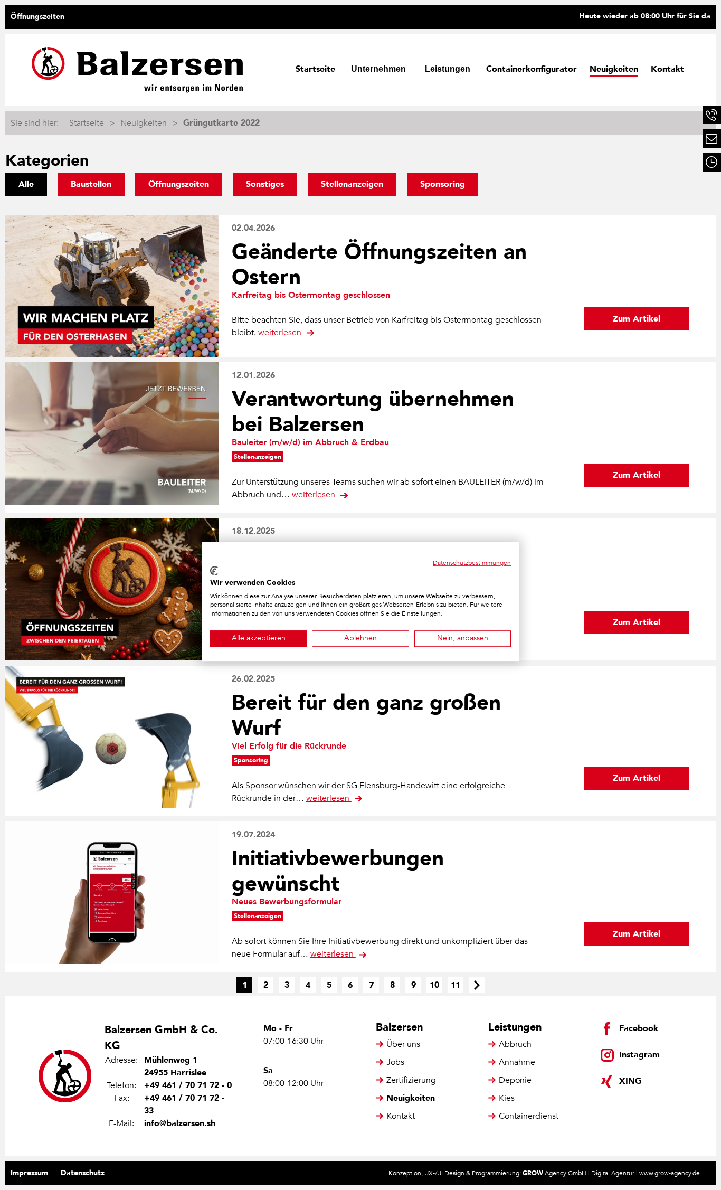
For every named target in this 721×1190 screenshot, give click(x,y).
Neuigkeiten (614, 69)
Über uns (403, 1044)
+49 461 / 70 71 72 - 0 (188, 1085)
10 (434, 985)
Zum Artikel (636, 319)
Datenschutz (83, 1173)
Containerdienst (528, 1116)
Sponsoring (442, 184)
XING (630, 1081)
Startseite (315, 69)
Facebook (638, 1028)
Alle (26, 184)
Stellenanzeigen (352, 184)
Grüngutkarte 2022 (221, 123)
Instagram (639, 1055)
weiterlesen (280, 332)
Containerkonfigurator (531, 69)
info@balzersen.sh (179, 1123)
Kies (507, 1098)
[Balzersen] (137, 70)
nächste (477, 985)
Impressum (29, 1173)
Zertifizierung (411, 1080)
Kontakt (667, 69)
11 (455, 985)
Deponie (515, 1080)
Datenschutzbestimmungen (472, 563)
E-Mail (712, 138)
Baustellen (91, 184)
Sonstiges (265, 184)
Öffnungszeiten (37, 17)
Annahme (517, 1062)
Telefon (712, 115)
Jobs (395, 1062)
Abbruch (515, 1044)
